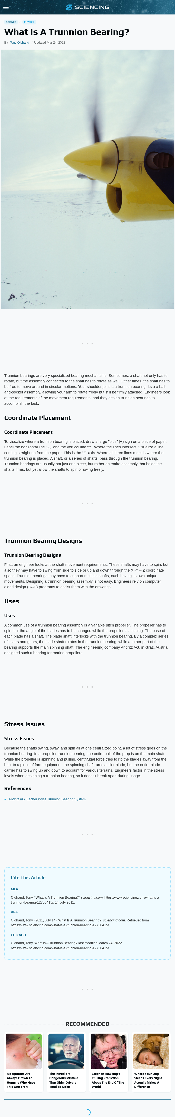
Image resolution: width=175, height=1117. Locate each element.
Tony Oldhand (19, 42)
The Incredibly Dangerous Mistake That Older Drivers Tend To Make (63, 1080)
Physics (29, 22)
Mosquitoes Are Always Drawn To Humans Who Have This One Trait (21, 1080)
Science (11, 22)
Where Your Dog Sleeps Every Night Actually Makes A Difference (148, 1080)
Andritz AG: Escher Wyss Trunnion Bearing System (47, 799)
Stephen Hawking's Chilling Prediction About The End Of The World (108, 1080)
